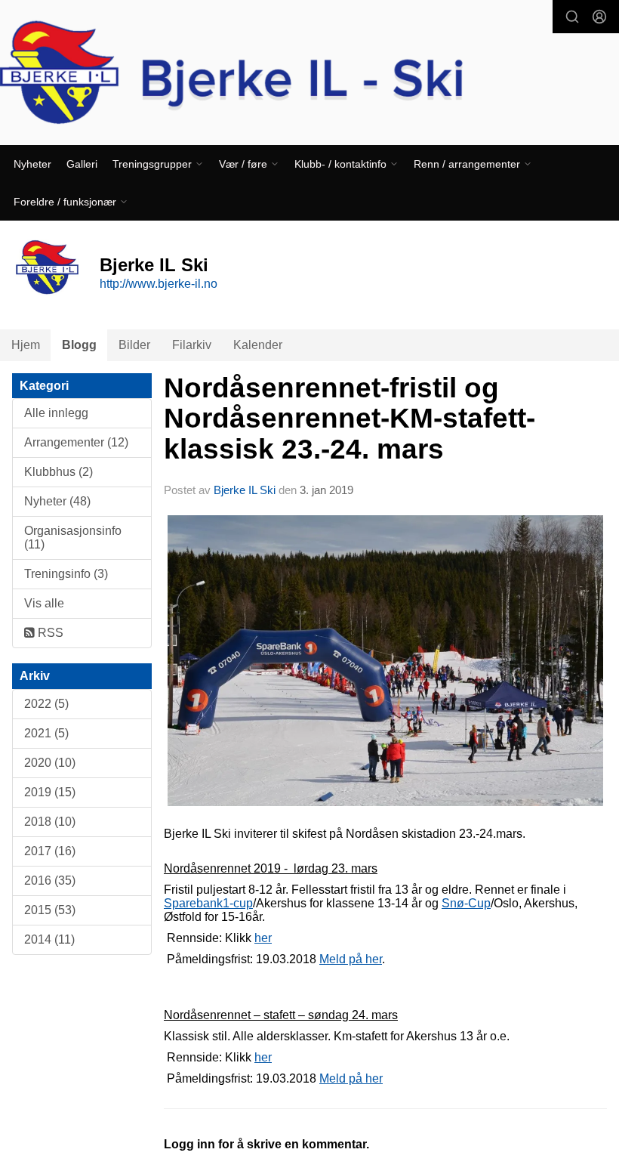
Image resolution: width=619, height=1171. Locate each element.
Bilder (134, 344)
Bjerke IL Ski (246, 490)
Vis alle (44, 603)
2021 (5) (46, 733)
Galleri (81, 164)
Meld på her (350, 959)
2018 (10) (49, 821)
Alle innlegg (56, 412)
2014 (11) (49, 939)
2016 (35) (49, 880)
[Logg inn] (599, 16)
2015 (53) (49, 910)
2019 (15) (49, 792)
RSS (49, 632)
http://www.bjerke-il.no (158, 283)
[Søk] (572, 16)
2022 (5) (46, 703)
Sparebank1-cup (208, 903)
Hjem (25, 344)
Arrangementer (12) (76, 442)
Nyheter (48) (57, 501)
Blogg (79, 344)
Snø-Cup (466, 903)
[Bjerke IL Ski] (309, 75)
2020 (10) (49, 762)
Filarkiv (191, 344)
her (263, 938)
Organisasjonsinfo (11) (73, 537)
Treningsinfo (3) (66, 573)
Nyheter (32, 164)
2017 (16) (49, 851)
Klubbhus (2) (58, 471)
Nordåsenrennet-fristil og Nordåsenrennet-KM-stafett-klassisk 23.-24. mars (349, 418)
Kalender (257, 344)
